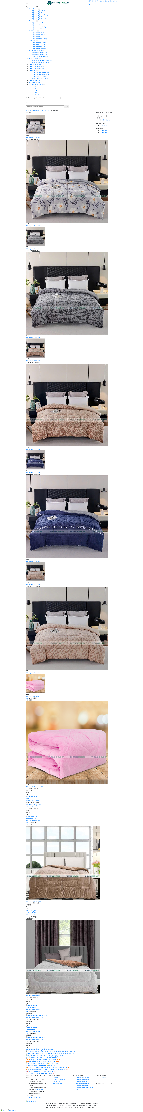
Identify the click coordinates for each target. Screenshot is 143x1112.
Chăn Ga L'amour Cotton (40, 56)
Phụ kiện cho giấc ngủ (36, 84)
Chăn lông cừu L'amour (39, 76)
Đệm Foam (32, 41)
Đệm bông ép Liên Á (38, 11)
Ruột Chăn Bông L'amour (40, 78)
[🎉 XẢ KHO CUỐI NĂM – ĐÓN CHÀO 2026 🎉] (41, 1071)
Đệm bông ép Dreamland (40, 19)
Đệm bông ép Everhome (39, 13)
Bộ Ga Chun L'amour (35, 50)
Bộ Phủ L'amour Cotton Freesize (42, 60)
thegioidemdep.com (35, 1097)
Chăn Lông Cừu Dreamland (40, 72)
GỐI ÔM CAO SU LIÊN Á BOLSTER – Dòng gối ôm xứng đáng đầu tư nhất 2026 (50, 1053)
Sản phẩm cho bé (34, 82)
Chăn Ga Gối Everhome (36, 66)
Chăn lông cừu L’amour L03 (33, 360)
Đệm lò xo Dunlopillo (38, 25)
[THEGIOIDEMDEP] (58, 3)
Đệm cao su (33, 31)
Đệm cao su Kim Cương (39, 39)
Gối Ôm (34, 86)
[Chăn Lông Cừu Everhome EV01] (33, 1028)
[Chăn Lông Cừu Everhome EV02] (33, 1006)
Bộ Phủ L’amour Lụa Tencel (40, 62)
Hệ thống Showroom (58, 1079)
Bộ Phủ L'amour (34, 58)
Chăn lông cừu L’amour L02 (33, 472)
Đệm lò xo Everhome (38, 29)
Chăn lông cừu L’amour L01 (33, 584)
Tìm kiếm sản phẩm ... (32, 98)
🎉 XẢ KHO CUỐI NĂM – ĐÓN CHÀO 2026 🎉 (40, 1074)
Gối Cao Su (35, 94)
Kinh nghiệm (113, 1)
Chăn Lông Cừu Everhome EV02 (34, 1017)
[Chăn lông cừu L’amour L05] (35, 124)
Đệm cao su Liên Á (38, 33)
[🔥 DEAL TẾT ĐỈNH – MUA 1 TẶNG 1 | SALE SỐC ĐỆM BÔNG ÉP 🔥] (47, 1067)
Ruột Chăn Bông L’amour (32, 800)
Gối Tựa (34, 90)
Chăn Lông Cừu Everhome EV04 (34, 901)
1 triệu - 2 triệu (105, 120)
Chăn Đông (32, 70)
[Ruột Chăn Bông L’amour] (33, 797)
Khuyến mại (105, 1)
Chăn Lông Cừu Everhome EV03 (34, 995)
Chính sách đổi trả (81, 1081)
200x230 (104, 130)
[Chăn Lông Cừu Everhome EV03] (33, 912)
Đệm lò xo (32, 21)
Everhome (104, 125)
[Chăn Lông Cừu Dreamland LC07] (35, 683)
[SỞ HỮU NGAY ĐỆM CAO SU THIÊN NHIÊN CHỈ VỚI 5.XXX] (45, 1055)
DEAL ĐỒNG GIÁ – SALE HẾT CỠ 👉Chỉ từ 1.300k (41, 1065)
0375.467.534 (39, 1089)
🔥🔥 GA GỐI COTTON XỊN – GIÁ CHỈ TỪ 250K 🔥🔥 (42, 1061)
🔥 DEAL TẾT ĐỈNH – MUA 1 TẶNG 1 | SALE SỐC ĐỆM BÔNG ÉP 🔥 (47, 1069)
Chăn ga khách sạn (35, 80)
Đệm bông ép (33, 9)
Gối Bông (35, 92)
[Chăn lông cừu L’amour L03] (35, 348)
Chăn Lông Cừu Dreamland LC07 (34, 786)
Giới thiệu (55, 1078)
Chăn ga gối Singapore (36, 64)
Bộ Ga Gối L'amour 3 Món (40, 52)
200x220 (104, 132)
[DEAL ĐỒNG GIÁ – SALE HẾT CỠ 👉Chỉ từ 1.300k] (42, 1063)
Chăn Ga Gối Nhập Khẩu (36, 68)
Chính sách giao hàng (83, 1078)
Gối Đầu (34, 88)
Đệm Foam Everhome (39, 48)
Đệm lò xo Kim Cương (39, 27)
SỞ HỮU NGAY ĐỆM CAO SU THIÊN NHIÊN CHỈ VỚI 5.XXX (44, 1057)
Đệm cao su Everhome (39, 35)
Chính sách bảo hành (82, 1079)
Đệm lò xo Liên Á (37, 23)
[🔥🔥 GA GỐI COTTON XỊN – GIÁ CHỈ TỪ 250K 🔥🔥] (43, 1059)
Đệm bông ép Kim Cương (40, 15)
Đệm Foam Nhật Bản (38, 46)
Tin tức (99, 1)
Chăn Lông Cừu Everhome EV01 (34, 1039)
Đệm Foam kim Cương (39, 42)
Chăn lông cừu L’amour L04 (33, 249)
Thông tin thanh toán (82, 1083)
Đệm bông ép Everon (39, 17)
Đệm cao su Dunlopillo (39, 37)
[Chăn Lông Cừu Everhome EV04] (33, 817)
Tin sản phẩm (41, 1049)
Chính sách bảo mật (82, 1085)
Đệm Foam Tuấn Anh (38, 44)
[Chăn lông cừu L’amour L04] (35, 236)
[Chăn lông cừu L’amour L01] (35, 571)
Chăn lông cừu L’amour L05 (33, 137)
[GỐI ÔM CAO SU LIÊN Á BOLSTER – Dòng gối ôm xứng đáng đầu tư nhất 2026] (51, 1051)
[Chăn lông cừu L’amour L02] (35, 460)
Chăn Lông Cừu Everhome (40, 74)
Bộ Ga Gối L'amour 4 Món (40, 54)
